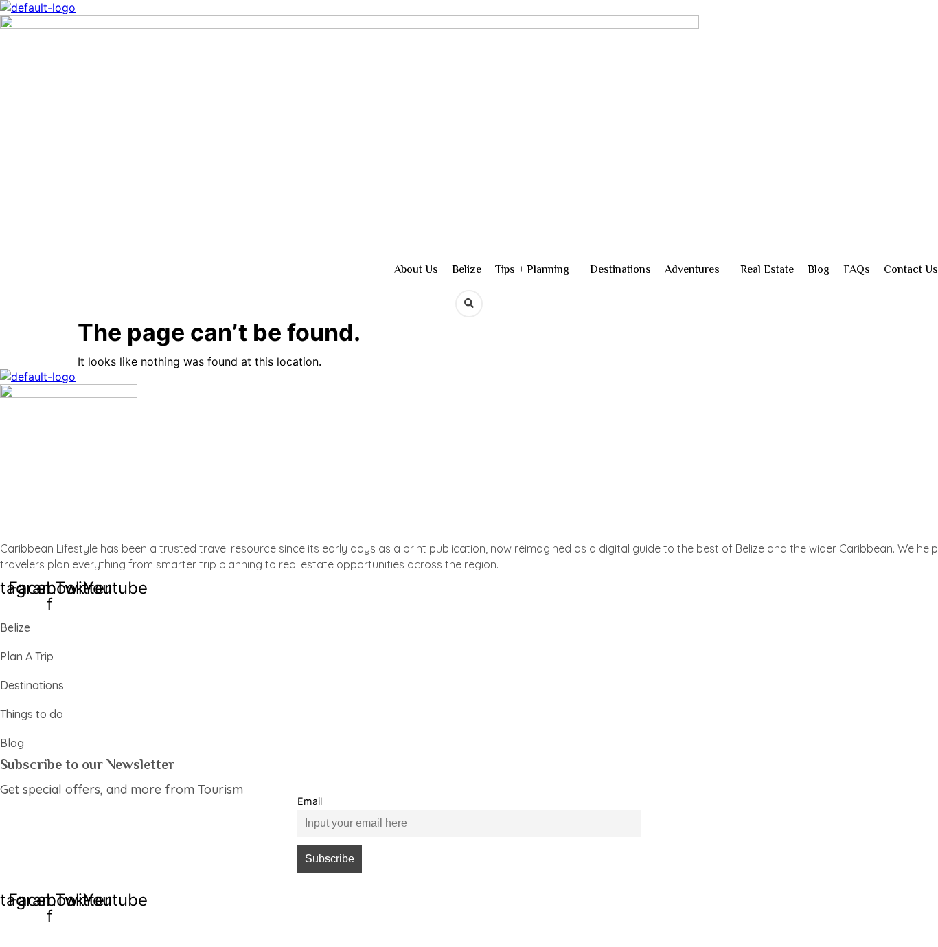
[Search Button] (469, 303)
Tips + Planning (532, 270)
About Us (416, 270)
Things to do (31, 714)
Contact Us (911, 270)
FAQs (856, 270)
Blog (819, 270)
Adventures (692, 270)
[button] (535, 271)
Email (309, 801)
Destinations (620, 270)
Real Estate (767, 270)
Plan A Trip (27, 656)
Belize (466, 270)
